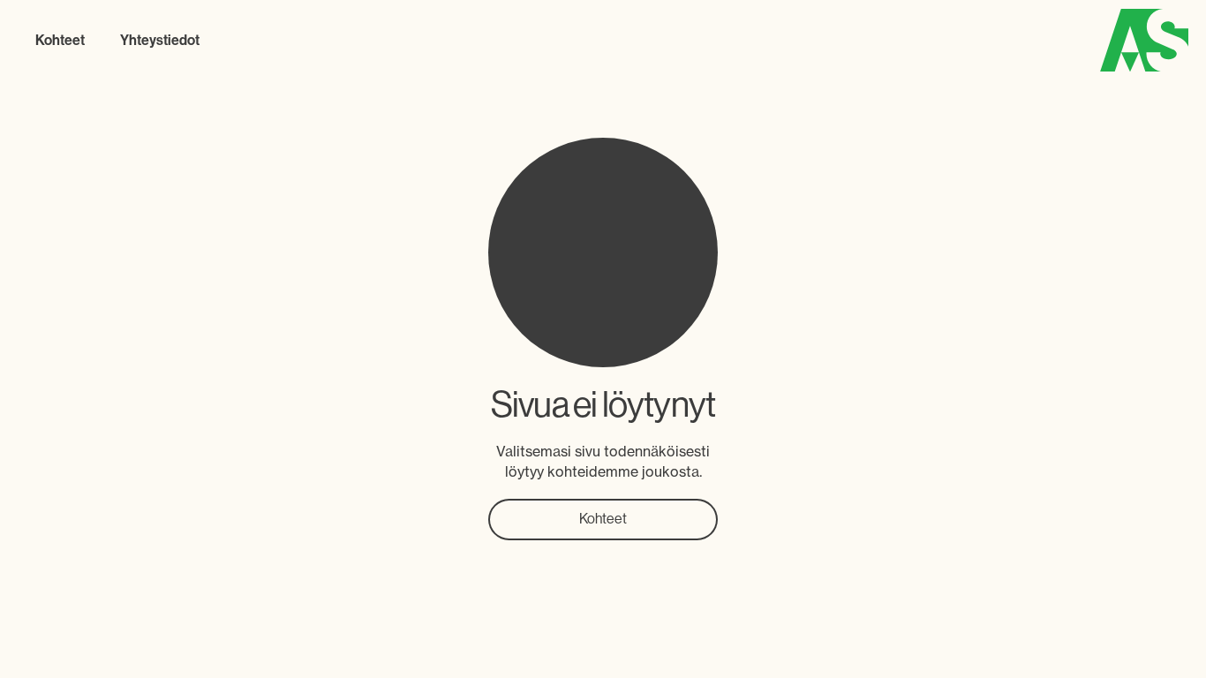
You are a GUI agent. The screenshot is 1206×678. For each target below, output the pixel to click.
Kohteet (603, 518)
